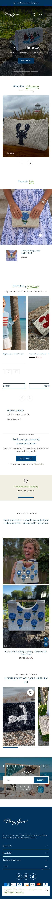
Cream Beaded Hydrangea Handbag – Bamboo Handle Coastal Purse (26, 652)
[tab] (18, 71)
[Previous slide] (22, 163)
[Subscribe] (46, 866)
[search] (34, 14)
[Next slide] (30, 163)
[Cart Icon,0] (40, 14)
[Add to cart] (46, 644)
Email (6, 866)
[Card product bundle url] (23, 323)
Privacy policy (38, 464)
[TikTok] (33, 876)
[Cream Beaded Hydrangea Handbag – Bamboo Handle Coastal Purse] (26, 616)
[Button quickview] (46, 639)
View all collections (25, 91)
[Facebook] (19, 876)
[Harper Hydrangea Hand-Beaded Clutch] (12, 256)
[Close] (47, 890)
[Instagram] (26, 876)
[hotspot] (40, 235)
